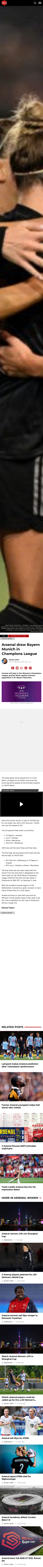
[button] (35, 3)
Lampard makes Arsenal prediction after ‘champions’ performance (20, 1065)
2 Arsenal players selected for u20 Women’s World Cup (19, 1275)
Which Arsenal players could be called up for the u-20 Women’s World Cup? (18, 1400)
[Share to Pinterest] (30, 668)
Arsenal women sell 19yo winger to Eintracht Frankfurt (20, 1316)
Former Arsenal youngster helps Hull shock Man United (21, 1106)
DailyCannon (8, 1240)
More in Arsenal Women (20, 1197)
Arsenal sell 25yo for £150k (15, 1438)
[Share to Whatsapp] (21, 668)
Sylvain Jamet (14, 659)
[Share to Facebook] (12, 668)
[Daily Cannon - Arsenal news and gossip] (4, 3)
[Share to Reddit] (25, 668)
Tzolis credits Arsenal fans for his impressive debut (19, 1188)
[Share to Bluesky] (17, 668)
